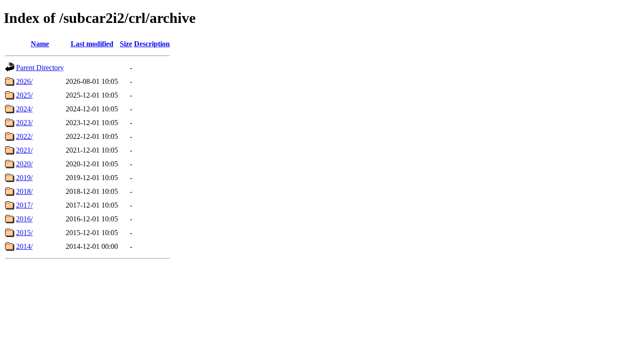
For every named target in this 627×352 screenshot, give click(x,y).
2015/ (24, 232)
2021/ (24, 150)
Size (126, 44)
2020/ (24, 164)
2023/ (24, 122)
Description (152, 44)
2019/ (24, 178)
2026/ (24, 81)
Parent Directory (40, 68)
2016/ (24, 219)
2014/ (24, 246)
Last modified (92, 44)
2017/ (24, 205)
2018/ (24, 191)
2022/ (24, 136)
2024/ (24, 109)
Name (40, 44)
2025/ (24, 95)
